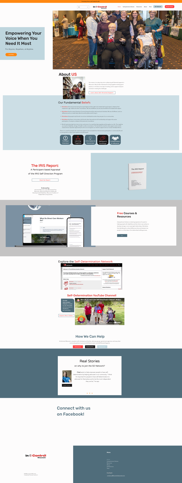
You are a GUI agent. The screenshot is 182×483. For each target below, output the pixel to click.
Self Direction (110, 466)
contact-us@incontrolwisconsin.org (116, 475)
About (108, 464)
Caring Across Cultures (111, 461)
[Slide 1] (87, 393)
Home (108, 459)
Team (108, 468)
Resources (109, 463)
